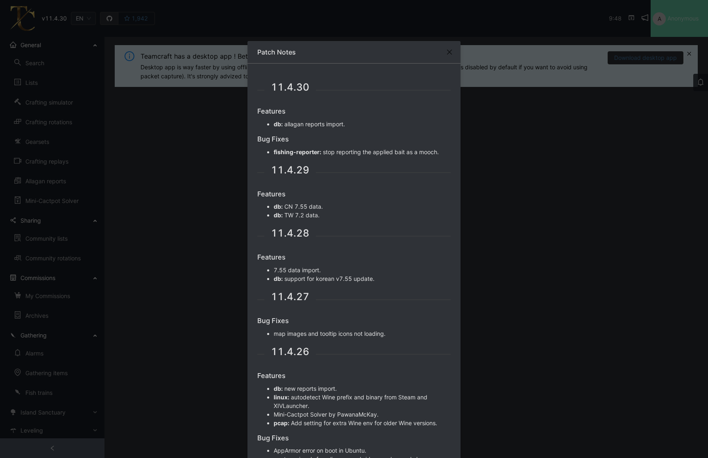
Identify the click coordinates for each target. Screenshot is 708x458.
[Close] (449, 52)
